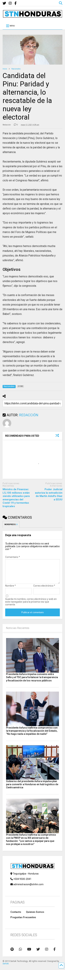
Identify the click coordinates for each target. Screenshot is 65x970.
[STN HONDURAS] (32, 16)
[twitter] (4, 3)
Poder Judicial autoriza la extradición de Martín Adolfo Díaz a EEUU (48, 494)
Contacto (15, 912)
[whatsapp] (20, 949)
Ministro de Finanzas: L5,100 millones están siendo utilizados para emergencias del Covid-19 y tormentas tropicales (16, 498)
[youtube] (29, 949)
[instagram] (10, 3)
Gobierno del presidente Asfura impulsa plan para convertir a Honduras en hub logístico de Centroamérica (32, 784)
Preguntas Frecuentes (23, 917)
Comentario (12, 557)
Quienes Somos (35, 912)
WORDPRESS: (11, 524)
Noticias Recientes (17, 628)
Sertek (6, 963)
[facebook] (15, 3)
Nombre (10, 585)
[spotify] (12, 949)
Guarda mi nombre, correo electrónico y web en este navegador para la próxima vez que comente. (31, 602)
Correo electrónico (44, 585)
